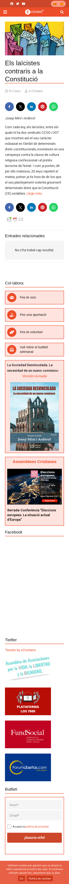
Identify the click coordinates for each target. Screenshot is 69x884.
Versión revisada (34, 376)
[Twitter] (18, 4)
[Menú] (5, 12)
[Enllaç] (34, 12)
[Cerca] (62, 12)
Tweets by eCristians (20, 650)
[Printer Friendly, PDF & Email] (15, 219)
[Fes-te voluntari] (13, 332)
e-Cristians (36, 91)
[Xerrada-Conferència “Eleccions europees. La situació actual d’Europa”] (34, 471)
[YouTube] (23, 4)
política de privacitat (37, 826)
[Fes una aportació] (13, 315)
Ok (21, 878)
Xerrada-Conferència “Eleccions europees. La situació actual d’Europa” (31, 514)
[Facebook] (12, 4)
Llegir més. (35, 193)
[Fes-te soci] (13, 297)
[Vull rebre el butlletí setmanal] (13, 349)
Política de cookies (40, 878)
